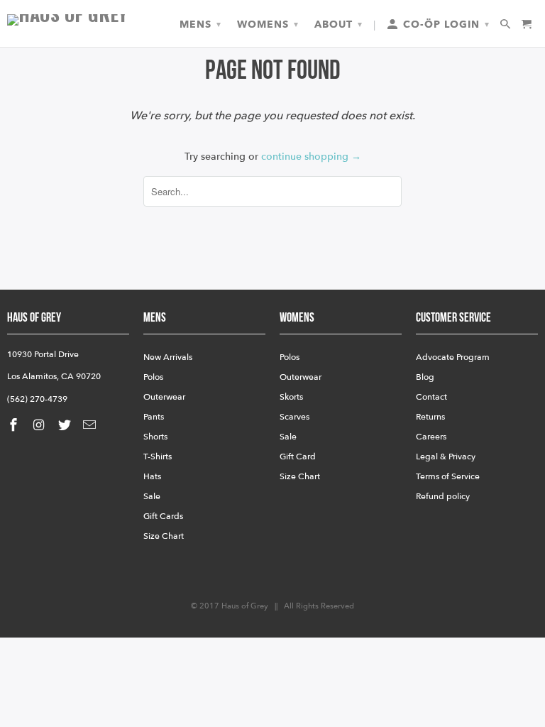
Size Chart (163, 536)
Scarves (294, 416)
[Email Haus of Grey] (91, 425)
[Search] (506, 24)
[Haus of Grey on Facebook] (15, 425)
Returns (430, 416)
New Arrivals (167, 357)
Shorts (155, 436)
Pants (153, 416)
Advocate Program (453, 357)
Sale (151, 496)
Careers (431, 436)
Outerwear (164, 397)
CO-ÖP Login (445, 24)
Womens (268, 24)
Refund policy (443, 496)
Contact (431, 397)
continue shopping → (311, 156)
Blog (425, 377)
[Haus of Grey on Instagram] (40, 425)
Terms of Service (448, 476)
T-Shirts (157, 456)
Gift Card (298, 456)
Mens (200, 24)
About (338, 24)
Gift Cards (163, 516)
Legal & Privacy (445, 456)
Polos (153, 377)
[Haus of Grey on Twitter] (66, 425)
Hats (152, 476)
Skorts (291, 397)
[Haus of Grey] (68, 20)
